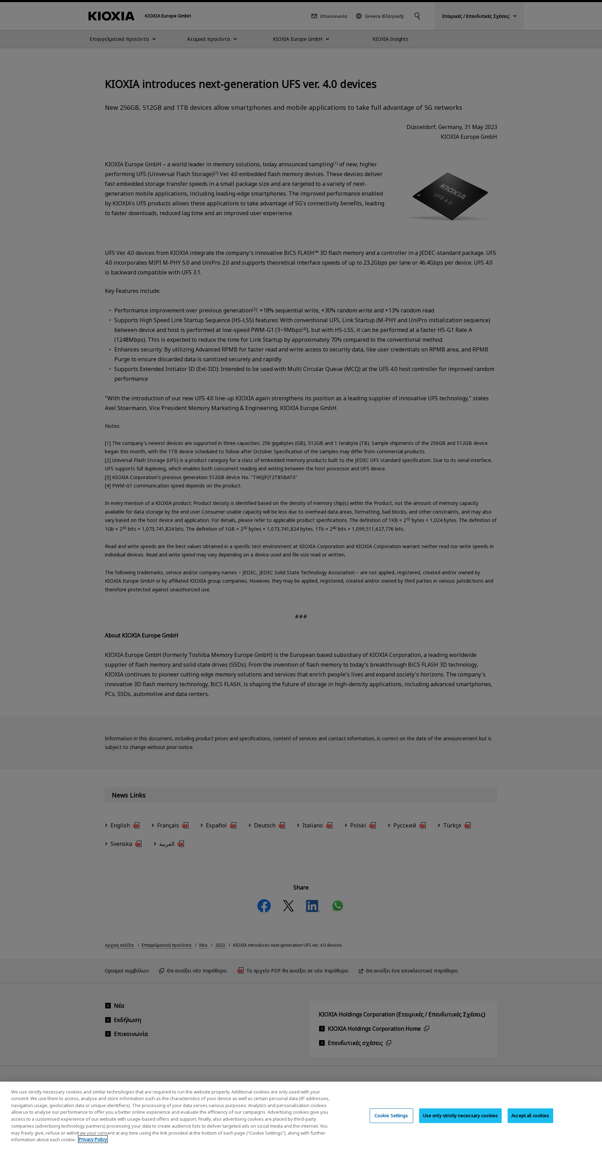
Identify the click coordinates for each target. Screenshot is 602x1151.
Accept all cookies (530, 1115)
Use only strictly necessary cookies (460, 1115)
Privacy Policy (93, 1139)
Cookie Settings (391, 1115)
